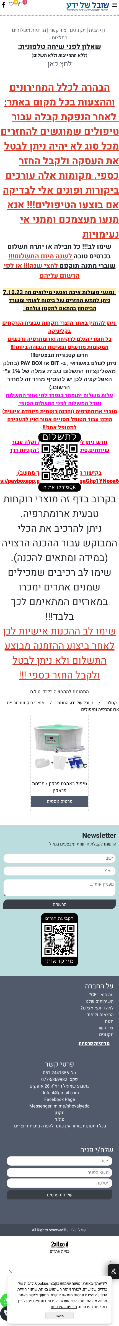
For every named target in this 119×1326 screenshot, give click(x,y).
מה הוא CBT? (101, 994)
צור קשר (105, 1028)
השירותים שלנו (99, 1001)
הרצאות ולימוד (100, 1014)
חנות (109, 1021)
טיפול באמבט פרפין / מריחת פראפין (59, 787)
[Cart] (20, 5)
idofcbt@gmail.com (59, 1092)
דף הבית (97, 30)
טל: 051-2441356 (59, 1073)
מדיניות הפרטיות (64, 1307)
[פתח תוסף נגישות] (113, 1271)
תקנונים (106, 1034)
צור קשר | (56, 30)
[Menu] (114, 5)
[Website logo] (87, 5)
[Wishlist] (11, 5)
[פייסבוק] (3, 5)
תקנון (59, 1112)
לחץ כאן (60, 64)
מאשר (59, 1315)
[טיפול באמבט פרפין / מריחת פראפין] (59, 774)
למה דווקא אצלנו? (97, 1008)
